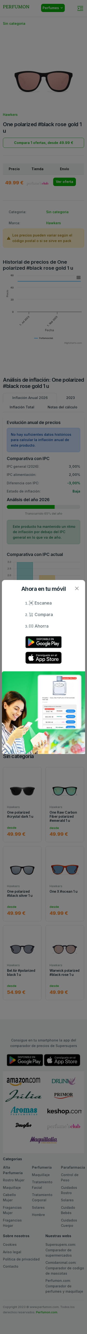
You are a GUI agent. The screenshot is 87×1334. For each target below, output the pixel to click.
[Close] (76, 588)
